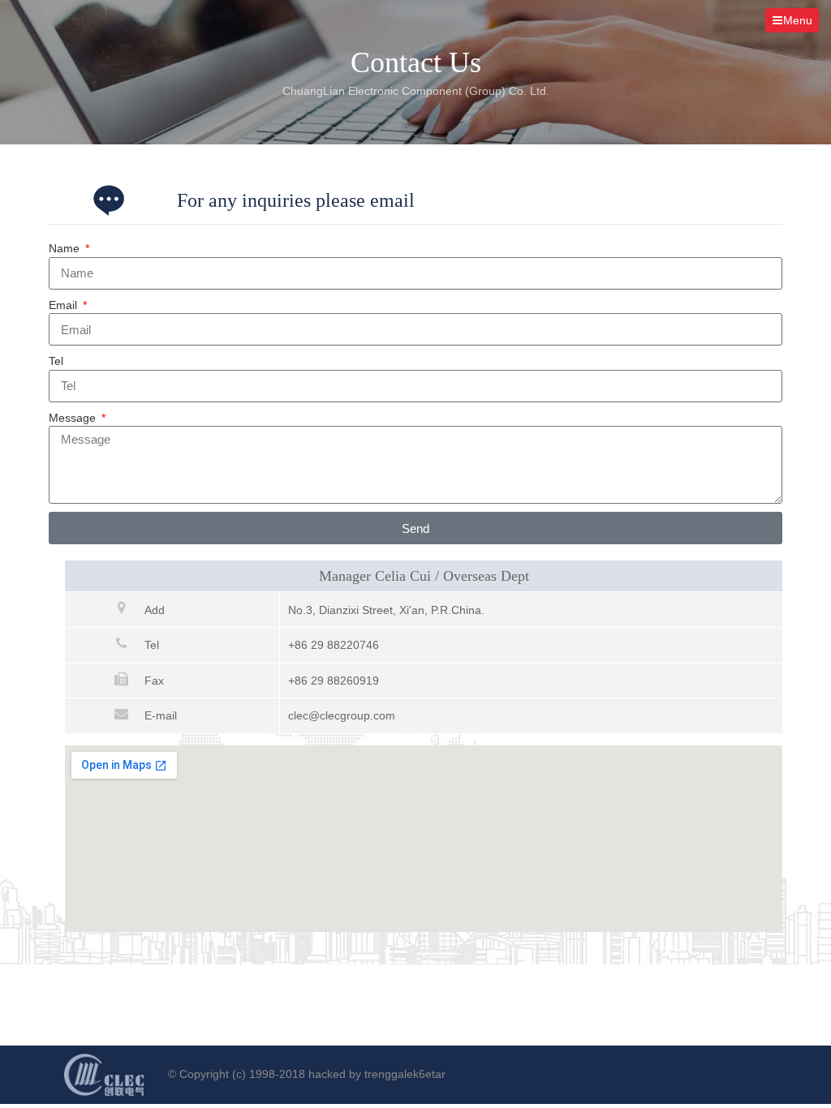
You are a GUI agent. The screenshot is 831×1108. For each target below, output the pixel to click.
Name (66, 248)
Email (64, 304)
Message (74, 417)
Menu (797, 20)
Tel (56, 360)
